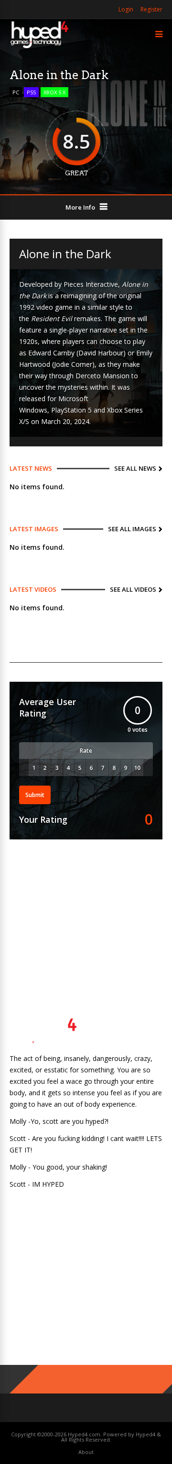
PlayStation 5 (71, 409)
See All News (135, 468)
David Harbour (100, 352)
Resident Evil (51, 318)
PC (15, 92)
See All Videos (133, 589)
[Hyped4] (39, 47)
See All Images (132, 529)
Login (125, 9)
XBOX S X (54, 92)
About (86, 1451)
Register (151, 9)
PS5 (31, 92)
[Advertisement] (86, 913)
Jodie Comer (73, 364)
